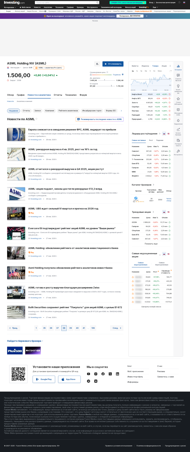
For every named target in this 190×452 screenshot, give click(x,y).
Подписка (117, 75)
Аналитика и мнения (24, 101)
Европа (98, 11)
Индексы (145, 66)
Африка (130, 11)
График (21, 95)
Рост (151, 140)
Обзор (10, 95)
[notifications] (179, 2)
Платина (135, 111)
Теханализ (71, 95)
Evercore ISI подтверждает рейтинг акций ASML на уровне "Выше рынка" (72, 228)
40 (77, 328)
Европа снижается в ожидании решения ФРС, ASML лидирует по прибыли (72, 129)
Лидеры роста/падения (144, 133)
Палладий (136, 115)
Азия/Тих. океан (119, 11)
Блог (130, 366)
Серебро (135, 107)
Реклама (161, 371)
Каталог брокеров (141, 184)
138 (93, 328)
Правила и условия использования (118, 446)
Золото (135, 103)
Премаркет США (54, 11)
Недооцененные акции (162, 11)
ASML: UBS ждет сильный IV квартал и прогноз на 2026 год (63, 208)
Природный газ (138, 119)
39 (70, 328)
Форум (83, 95)
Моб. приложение (136, 371)
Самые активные (139, 140)
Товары (155, 66)
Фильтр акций (130, 7)
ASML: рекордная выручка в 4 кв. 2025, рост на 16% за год (62, 149)
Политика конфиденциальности (148, 446)
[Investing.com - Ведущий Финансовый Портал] (14, 2)
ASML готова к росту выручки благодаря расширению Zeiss (63, 287)
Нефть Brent (137, 94)
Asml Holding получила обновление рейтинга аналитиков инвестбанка (70, 267)
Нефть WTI (136, 98)
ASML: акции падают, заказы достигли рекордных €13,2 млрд (65, 188)
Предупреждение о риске (175, 446)
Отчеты (58, 95)
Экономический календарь (111, 7)
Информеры (133, 382)
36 (51, 328)
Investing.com (36, 140)
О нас (159, 366)
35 (44, 328)
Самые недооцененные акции (144, 255)
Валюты (135, 66)
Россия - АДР (80, 11)
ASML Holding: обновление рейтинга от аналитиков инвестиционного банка (73, 248)
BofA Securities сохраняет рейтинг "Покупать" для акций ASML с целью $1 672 (75, 307)
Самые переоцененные (161, 264)
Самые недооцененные (140, 264)
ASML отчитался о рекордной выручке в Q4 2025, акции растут (66, 169)
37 (57, 328)
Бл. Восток (107, 11)
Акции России (32, 11)
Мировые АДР (68, 11)
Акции (8, 11)
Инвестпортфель (135, 377)
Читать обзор (168, 200)
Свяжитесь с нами (165, 377)
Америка (90, 11)
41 (84, 328)
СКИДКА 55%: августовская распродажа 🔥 (128, 2)
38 (64, 328)
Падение (159, 140)
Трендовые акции (141, 212)
